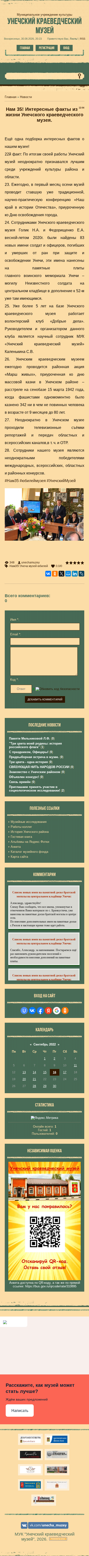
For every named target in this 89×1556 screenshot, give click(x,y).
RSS (82, 38)
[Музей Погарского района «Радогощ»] (43, 1500)
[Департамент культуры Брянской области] (30, 1439)
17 (64, 1072)
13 (24, 1072)
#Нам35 (12, 481)
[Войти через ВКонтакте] (32, 1010)
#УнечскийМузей (61, 481)
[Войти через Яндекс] (48, 1010)
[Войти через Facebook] (40, 1010)
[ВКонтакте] (48, 573)
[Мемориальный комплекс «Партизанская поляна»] (57, 1484)
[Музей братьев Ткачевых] (30, 1469)
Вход (66, 48)
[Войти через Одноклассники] (65, 1010)
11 (75, 1065)
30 (54, 1086)
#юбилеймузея (33, 481)
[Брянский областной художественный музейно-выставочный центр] (57, 1469)
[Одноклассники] (55, 573)
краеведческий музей (44, 25)
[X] (61, 573)
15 (45, 1072)
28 (34, 1086)
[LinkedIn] (75, 573)
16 (54, 1072)
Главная (25, 48)
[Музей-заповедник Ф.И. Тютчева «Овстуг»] (57, 1454)
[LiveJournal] (81, 573)
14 (34, 1072)
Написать (19, 1411)
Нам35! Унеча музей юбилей (28, 566)
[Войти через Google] (57, 1010)
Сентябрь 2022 (44, 1044)
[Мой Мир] (68, 573)
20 (24, 1079)
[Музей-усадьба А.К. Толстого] (30, 1454)
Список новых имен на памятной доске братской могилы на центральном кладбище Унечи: (43, 894)
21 (34, 1079)
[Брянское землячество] (30, 1484)
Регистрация (46, 48)
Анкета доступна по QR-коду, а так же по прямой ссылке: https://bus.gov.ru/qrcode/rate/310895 (44, 1284)
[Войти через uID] (24, 1010)
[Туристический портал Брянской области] (57, 1439)
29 (45, 1086)
